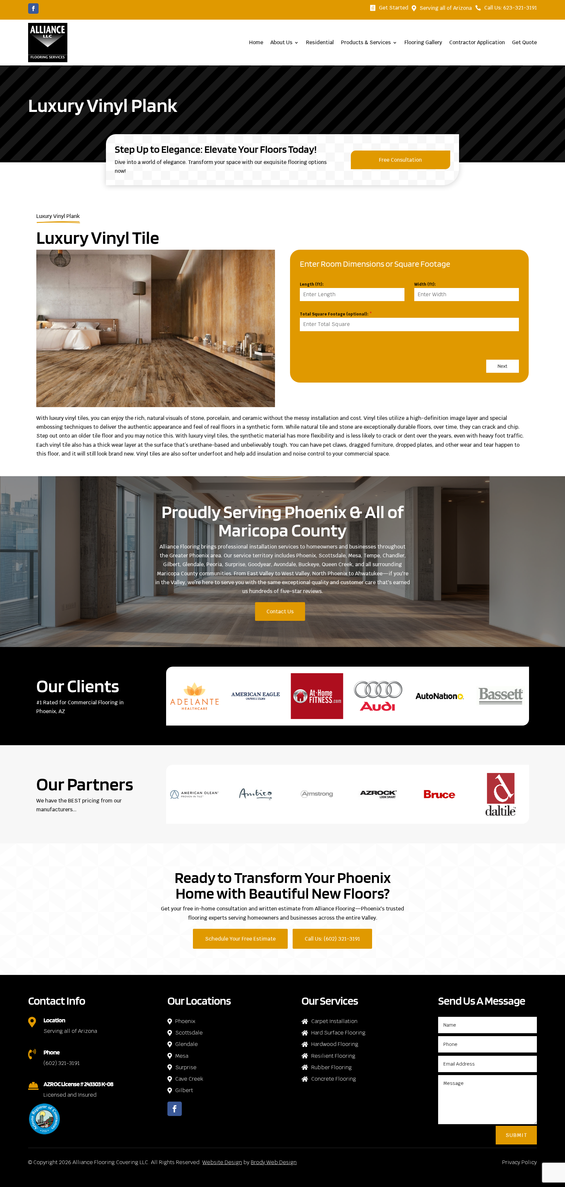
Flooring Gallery (423, 42)
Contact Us (280, 611)
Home (256, 42)
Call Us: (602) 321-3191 (332, 938)
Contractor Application (477, 42)
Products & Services (366, 42)
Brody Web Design (274, 1162)
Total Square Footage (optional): (336, 314)
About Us (281, 42)
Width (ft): (425, 284)
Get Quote (524, 42)
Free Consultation (400, 159)
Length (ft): (312, 284)
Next (502, 366)
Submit (516, 1135)
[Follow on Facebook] (33, 8)
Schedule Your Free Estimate (240, 938)
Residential (320, 42)
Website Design (222, 1162)
